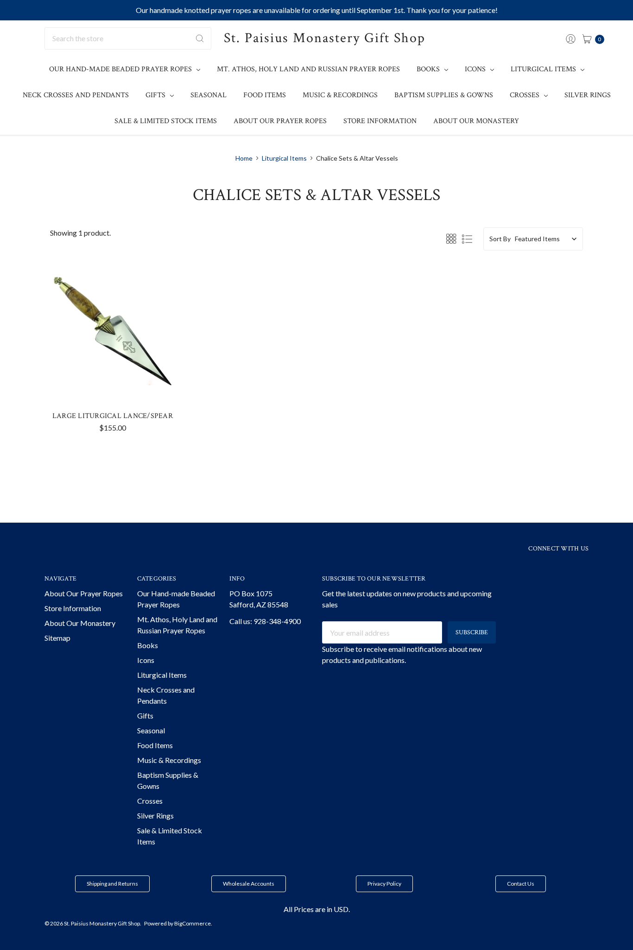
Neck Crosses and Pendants (76, 95)
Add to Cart (112, 375)
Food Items (264, 95)
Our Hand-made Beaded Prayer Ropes (121, 69)
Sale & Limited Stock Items (165, 121)
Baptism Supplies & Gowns (443, 95)
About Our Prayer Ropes (280, 121)
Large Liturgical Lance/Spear (112, 416)
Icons (476, 69)
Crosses (525, 95)
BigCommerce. (193, 923)
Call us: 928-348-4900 (265, 621)
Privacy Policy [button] (384, 883)
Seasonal (208, 95)
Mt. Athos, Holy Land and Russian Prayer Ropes (308, 69)
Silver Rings (587, 95)
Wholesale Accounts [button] (248, 883)
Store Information (380, 121)
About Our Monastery (476, 121)
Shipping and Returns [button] (112, 883)
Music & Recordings (340, 95)
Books (429, 69)
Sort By (500, 239)
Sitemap (57, 637)
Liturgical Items (544, 69)
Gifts (156, 95)
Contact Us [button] (520, 883)
